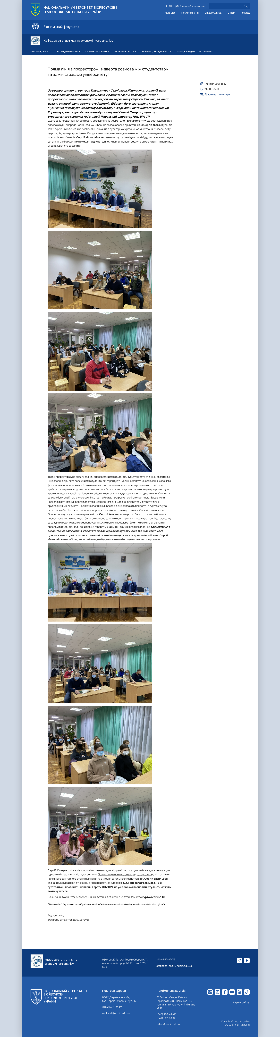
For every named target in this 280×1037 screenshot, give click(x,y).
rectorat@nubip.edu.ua (116, 1013)
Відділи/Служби (213, 13)
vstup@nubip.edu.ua (168, 1024)
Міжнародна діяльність (156, 51)
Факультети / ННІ (190, 13)
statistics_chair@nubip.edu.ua (174, 966)
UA (166, 6)
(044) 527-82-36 (165, 959)
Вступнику (206, 51)
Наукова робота (124, 51)
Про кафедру (38, 51)
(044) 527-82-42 (112, 1007)
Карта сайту (241, 1002)
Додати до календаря (217, 94)
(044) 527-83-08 (166, 1018)
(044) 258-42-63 (166, 1014)
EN (170, 6)
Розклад (245, 13)
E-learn (231, 13)
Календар (170, 13)
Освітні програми (96, 51)
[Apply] (246, 6)
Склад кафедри (185, 51)
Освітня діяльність (66, 51)
